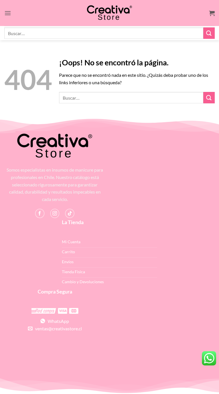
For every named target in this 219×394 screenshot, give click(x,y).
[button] (7, 13)
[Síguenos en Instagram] (55, 213)
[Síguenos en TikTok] (69, 213)
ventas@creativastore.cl (57, 328)
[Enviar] (209, 33)
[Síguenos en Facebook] (39, 213)
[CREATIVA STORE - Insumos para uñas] (109, 13)
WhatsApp (57, 321)
